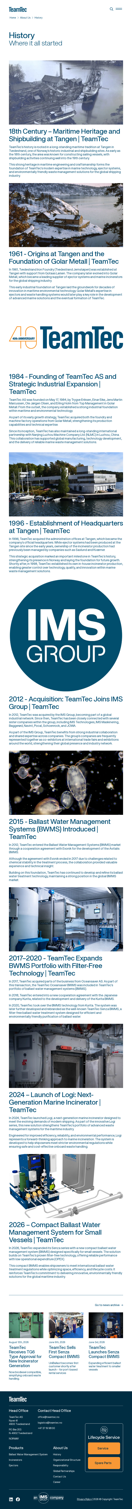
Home (13, 17)
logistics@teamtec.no (50, 1422)
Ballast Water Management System (28, 1454)
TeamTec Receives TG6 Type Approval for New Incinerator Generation (25, 1356)
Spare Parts (103, 1463)
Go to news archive (107, 1305)
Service (102, 1448)
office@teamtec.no (48, 1417)
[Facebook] (18, 1499)
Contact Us (59, 1476)
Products (16, 1447)
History (38, 17)
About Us (25, 17)
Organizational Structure (66, 1460)
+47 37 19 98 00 (46, 1428)
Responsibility (60, 1465)
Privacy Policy (84, 1499)
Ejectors (13, 1465)
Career (56, 1482)
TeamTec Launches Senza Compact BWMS (104, 1352)
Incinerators (15, 1460)
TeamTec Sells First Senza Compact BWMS (64, 1352)
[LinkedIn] (11, 1499)
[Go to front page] (66, 1399)
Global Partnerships (63, 1471)
